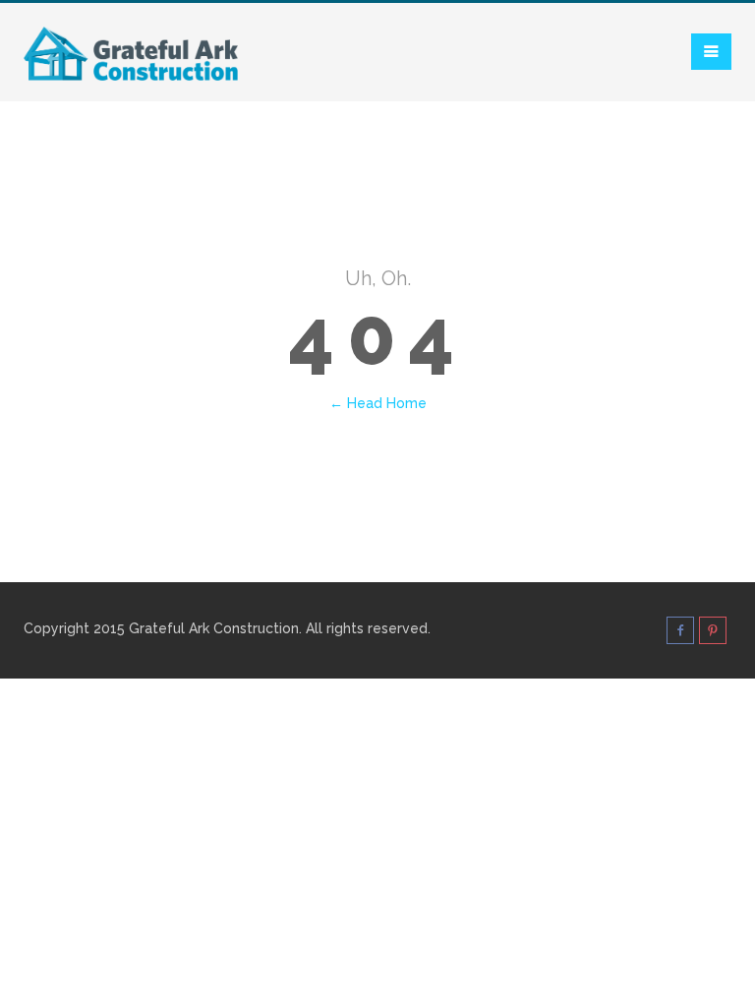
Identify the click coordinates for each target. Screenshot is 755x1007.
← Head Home (378, 403)
